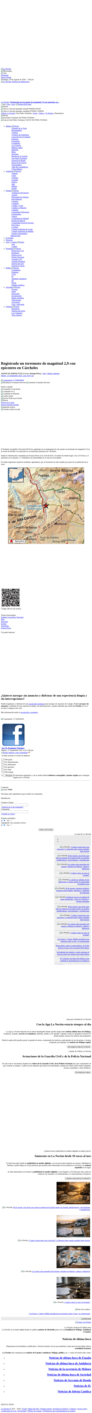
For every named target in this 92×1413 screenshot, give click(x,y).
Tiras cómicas (17, 315)
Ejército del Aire (18, 264)
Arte (13, 244)
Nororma (15, 154)
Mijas (14, 152)
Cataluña (15, 210)
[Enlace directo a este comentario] (14, 752)
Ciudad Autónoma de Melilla (22, 231)
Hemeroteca (59, 113)
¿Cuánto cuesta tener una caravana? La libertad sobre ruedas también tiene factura (73, 849)
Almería (15, 173)
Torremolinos (17, 165)
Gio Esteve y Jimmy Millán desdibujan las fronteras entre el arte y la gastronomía (73, 940)
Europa (3, 624)
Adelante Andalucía (19, 279)
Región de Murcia (18, 221)
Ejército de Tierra (18, 266)
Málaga (9, 126)
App (13, 104)
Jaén (13, 184)
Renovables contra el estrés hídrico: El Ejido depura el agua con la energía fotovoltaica (72, 947)
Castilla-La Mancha (19, 208)
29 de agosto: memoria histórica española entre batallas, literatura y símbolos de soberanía (72, 890)
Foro (8, 104)
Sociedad (9, 287)
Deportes (9, 240)
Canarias (15, 201)
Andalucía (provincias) (20, 193)
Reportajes (16, 309)
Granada (15, 180)
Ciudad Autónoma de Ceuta (22, 229)
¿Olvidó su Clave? (8, 814)
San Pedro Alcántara (24, 113)
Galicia (14, 216)
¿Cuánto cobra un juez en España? (77, 1302)
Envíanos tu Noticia (60, 1409)
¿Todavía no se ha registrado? (12, 807)
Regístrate (5, 75)
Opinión (9, 307)
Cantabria (15, 203)
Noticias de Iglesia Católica (74, 1391)
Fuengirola (16, 141)
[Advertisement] (46, 17)
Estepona (15, 139)
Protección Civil (18, 251)
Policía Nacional (18, 257)
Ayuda (24, 1409)
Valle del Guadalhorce (20, 167)
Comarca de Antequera (20, 135)
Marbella (15, 150)
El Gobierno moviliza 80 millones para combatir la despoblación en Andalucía (74, 960)
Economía (9, 238)
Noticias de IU (82, 1385)
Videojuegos (16, 300)
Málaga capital (17, 148)
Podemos (15, 272)
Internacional (15, 236)
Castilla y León (17, 206)
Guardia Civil (17, 259)
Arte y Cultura (11, 242)
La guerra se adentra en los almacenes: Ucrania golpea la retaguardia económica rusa (73, 882)
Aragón (14, 195)
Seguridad (10, 249)
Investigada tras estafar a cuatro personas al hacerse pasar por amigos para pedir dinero (73, 953)
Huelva (14, 182)
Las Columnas (17, 313)
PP (13, 281)
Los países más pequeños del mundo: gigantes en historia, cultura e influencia (75, 866)
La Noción (5, 102)
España (9, 191)
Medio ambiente (18, 298)
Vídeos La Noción (8, 113)
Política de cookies (35, 1411)
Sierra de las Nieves (19, 163)
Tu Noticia (49, 113)
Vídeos (41, 113)
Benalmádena (17, 130)
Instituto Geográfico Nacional (12, 617)
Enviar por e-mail (7, 403)
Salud (14, 292)
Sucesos (15, 289)
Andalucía (10, 171)
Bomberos (15, 253)
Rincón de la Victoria (20, 156)
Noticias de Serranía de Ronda (72, 1380)
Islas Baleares (17, 199)
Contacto (72, 1409)
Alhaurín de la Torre (19, 128)
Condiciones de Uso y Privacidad (13, 1411)
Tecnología (16, 302)
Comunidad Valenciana (20, 212)
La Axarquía (16, 145)
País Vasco (16, 225)
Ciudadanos (16, 270)
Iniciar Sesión (6, 77)
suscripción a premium (29, 712)
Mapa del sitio (33, 1409)
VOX (14, 274)
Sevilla (14, 188)
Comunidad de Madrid (20, 219)
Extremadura (16, 214)
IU (13, 277)
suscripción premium (36, 704)
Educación (16, 294)
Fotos (35, 113)
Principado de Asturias (20, 197)
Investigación (17, 296)
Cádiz (14, 176)
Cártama (15, 133)
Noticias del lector (18, 311)
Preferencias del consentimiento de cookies (59, 1411)
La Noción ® (6, 1409)
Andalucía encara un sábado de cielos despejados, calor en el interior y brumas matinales (74, 899)
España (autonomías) (19, 234)
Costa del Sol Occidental (21, 137)
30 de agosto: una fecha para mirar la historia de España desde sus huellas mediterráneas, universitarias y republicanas (72, 858)
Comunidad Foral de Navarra (23, 223)
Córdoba (15, 178)
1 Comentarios (18, 380)
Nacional (4, 622)
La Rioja (15, 227)
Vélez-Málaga (17, 169)
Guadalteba (16, 143)
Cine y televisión (18, 304)
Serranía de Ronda (19, 161)
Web (2, 619)
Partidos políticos (18, 285)
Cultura (14, 246)
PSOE (14, 283)
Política (9, 268)
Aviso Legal (81, 1409)
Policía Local (16, 255)
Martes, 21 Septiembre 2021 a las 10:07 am (17, 376)
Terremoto (5, 626)
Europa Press (6, 628)
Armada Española (18, 261)
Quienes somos (46, 1409)
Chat (3, 104)
